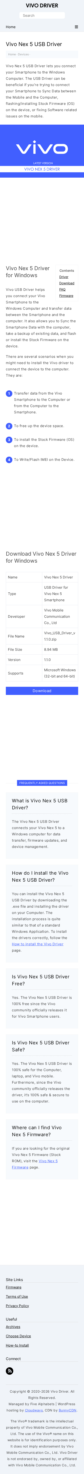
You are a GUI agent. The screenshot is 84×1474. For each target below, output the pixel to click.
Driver (63, 277)
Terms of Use (17, 1296)
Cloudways (34, 1410)
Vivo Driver (42, 5)
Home (12, 54)
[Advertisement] (42, 223)
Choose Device (18, 1336)
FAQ (62, 289)
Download (66, 283)
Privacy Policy (17, 1306)
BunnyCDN (68, 1410)
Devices (23, 54)
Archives (13, 1327)
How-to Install (17, 1345)
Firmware (66, 296)
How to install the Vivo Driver (37, 944)
